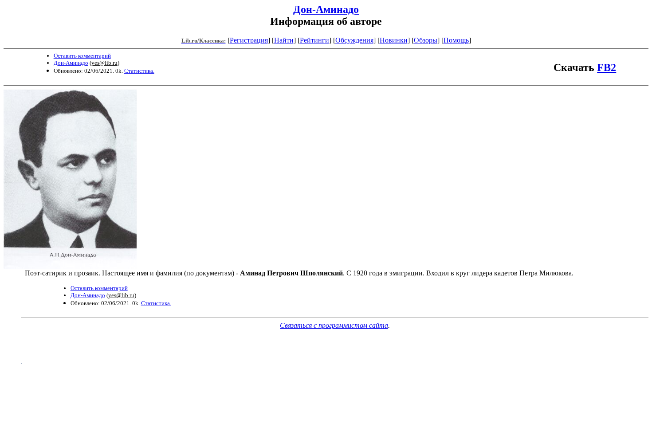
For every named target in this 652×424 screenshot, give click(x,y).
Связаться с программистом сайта (334, 325)
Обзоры (425, 40)
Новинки (394, 40)
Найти (284, 40)
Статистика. (139, 70)
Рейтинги (314, 40)
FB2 (606, 67)
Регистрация (249, 40)
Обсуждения (354, 40)
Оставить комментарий (82, 55)
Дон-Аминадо (326, 9)
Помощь (456, 40)
